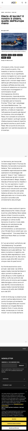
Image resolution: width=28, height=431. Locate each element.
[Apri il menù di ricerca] (22, 2)
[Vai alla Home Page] (14, 2)
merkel (4, 57)
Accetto (14, 419)
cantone (20, 55)
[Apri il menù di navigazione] (2, 2)
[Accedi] (25, 2)
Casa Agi (14, 12)
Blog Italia (8, 12)
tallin (9, 55)
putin (8, 57)
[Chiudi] (26, 391)
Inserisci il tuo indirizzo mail (11, 362)
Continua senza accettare (14, 423)
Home (2, 12)
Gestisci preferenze (14, 428)
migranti (4, 55)
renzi (14, 55)
